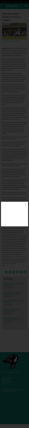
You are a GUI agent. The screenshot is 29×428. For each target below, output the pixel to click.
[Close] (25, 204)
